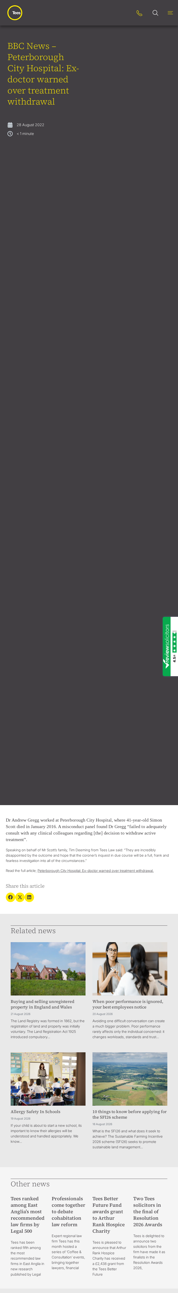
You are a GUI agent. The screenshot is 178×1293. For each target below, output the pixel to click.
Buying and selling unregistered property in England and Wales (42, 1004)
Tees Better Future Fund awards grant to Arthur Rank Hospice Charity (108, 1214)
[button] (10, 897)
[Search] (125, 13)
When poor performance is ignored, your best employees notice (127, 1004)
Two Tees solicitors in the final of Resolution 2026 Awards (147, 1211)
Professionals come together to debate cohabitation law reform (68, 1211)
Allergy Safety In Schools (35, 1111)
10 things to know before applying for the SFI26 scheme (129, 1114)
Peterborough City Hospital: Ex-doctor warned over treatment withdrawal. (96, 870)
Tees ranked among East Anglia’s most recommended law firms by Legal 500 (27, 1214)
